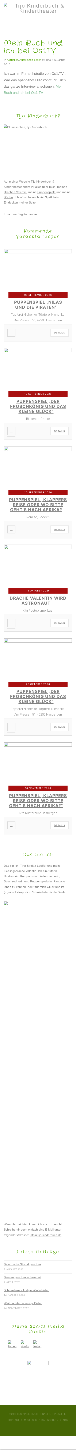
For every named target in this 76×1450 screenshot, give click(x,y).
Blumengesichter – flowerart (22, 1277)
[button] (38, 22)
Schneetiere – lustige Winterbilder (26, 1290)
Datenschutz (49, 1420)
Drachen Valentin (15, 192)
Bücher (8, 197)
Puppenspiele (46, 192)
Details (59, 332)
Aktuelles (12, 60)
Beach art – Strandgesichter (22, 1264)
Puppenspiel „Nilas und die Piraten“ (38, 305)
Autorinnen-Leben (30, 60)
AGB (65, 1420)
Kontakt (13, 1420)
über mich (49, 186)
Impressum (30, 1420)
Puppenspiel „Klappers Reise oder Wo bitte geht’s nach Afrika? (38, 504)
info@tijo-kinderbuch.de (45, 1235)
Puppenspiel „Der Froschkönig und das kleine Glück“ (38, 406)
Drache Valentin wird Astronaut (38, 601)
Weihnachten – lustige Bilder (23, 1303)
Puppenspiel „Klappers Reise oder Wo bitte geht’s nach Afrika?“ (38, 800)
